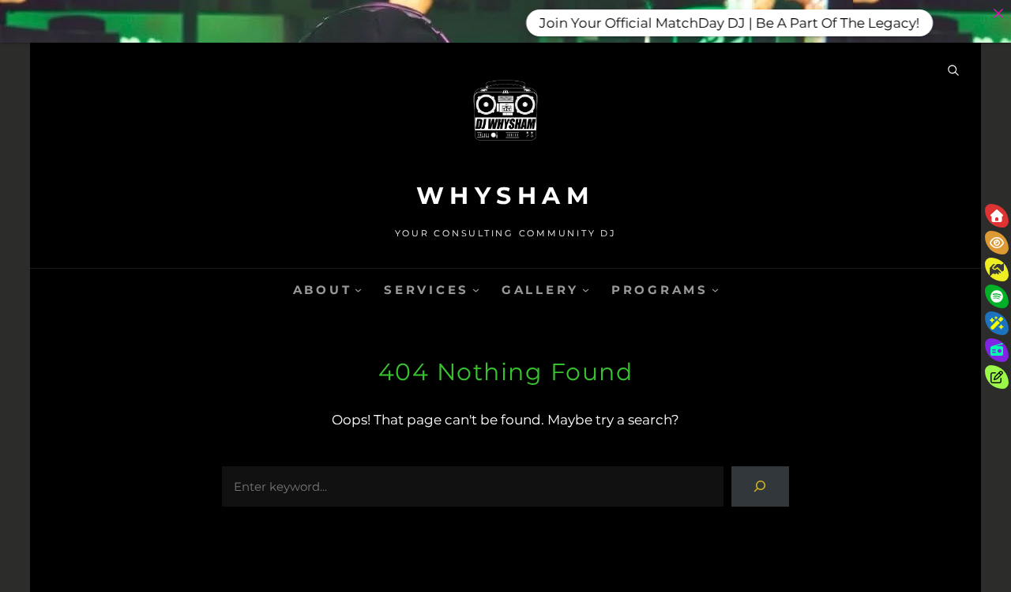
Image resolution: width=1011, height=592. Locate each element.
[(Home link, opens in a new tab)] (505, 117)
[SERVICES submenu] (475, 289)
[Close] (998, 13)
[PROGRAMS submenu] (715, 289)
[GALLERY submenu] (585, 289)
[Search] (760, 486)
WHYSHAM (506, 195)
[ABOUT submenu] (358, 289)
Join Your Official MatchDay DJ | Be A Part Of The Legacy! (720, 22)
